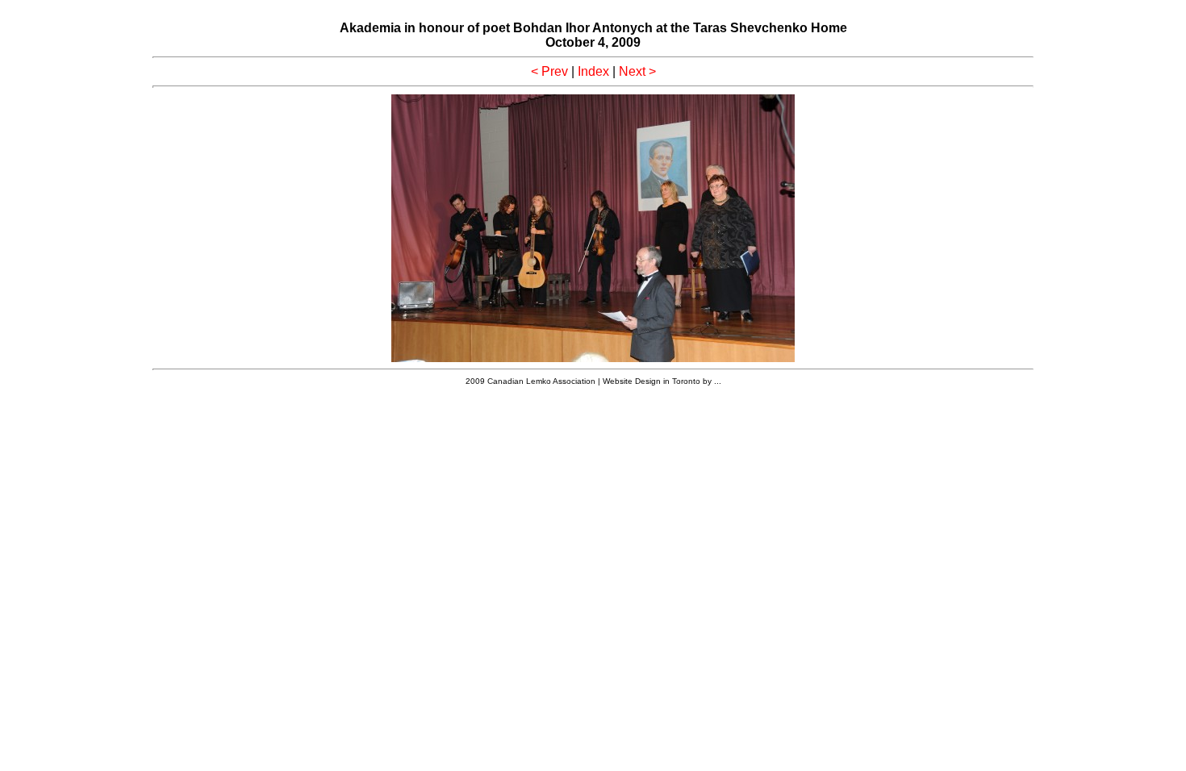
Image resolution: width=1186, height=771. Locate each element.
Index (593, 71)
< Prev (549, 71)
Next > (637, 71)
